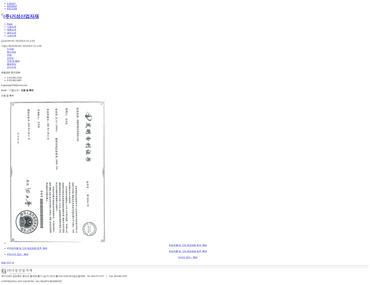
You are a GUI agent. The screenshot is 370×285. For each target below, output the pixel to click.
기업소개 (11, 26)
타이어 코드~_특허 (188, 257)
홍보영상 (11, 64)
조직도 (10, 58)
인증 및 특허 (13, 61)
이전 (8, 262)
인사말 (10, 49)
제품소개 (11, 29)
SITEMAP (12, 6)
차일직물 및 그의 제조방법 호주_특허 (188, 251)
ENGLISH (12, 9)
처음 (3, 262)
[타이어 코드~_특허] (17, 254)
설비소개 (11, 32)
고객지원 (11, 35)
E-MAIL (11, 3)
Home (10, 24)
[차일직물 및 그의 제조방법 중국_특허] (57, 243)
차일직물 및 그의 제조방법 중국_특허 (188, 245)
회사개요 (11, 52)
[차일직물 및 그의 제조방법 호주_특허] (27, 248)
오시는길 (11, 67)
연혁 (9, 55)
